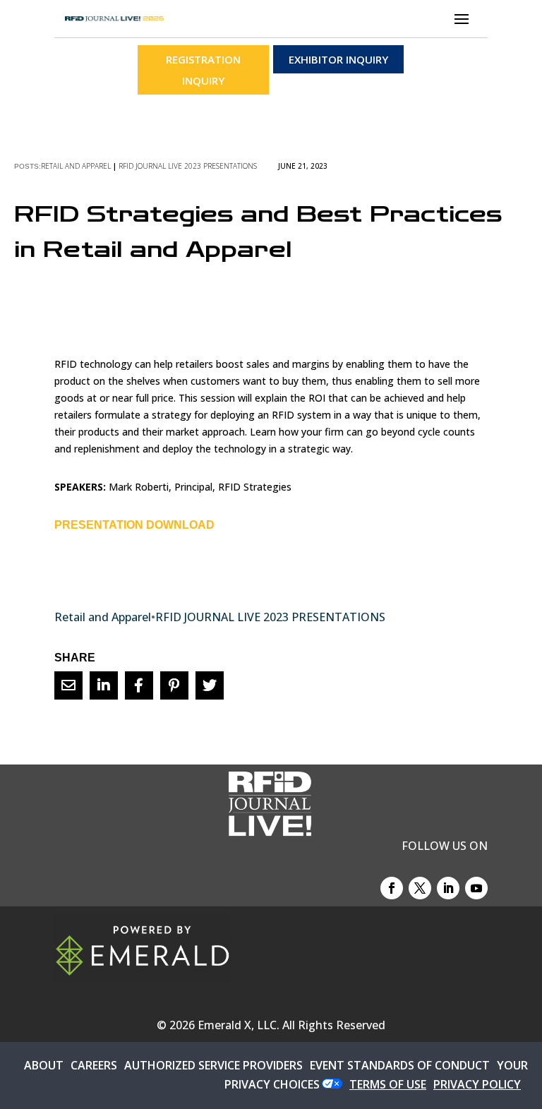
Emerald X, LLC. (238, 1025)
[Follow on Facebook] (391, 888)
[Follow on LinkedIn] (448, 888)
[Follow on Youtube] (476, 888)
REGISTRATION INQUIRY (203, 70)
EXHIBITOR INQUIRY (338, 59)
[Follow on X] (420, 888)
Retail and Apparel (76, 166)
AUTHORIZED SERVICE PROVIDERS (213, 1065)
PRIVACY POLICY (477, 1084)
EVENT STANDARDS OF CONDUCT (400, 1065)
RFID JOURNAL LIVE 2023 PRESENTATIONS (188, 166)
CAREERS (94, 1065)
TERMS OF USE (387, 1084)
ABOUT (44, 1065)
